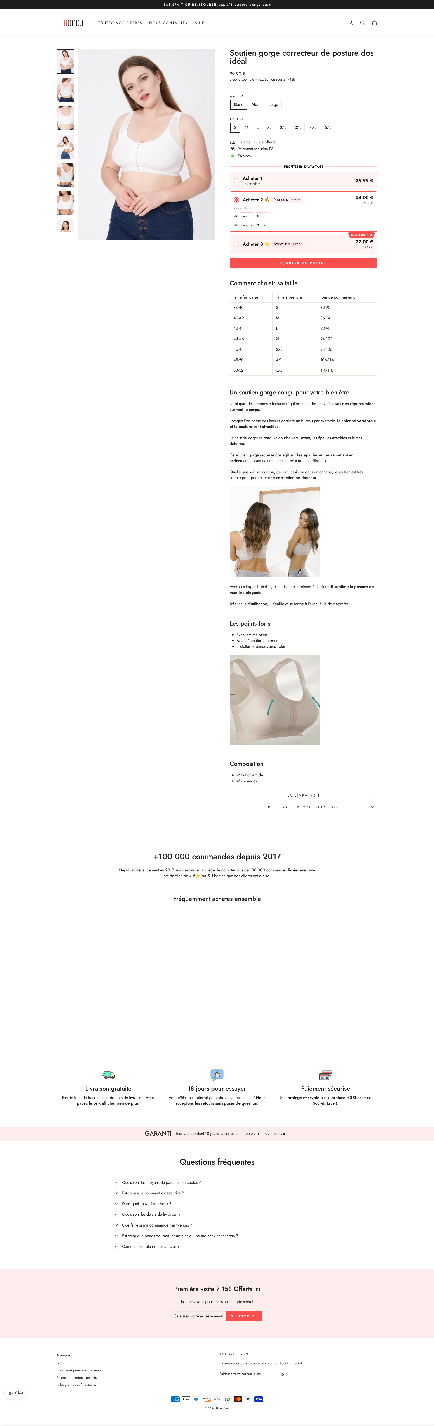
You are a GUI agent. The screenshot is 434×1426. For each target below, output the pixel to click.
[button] (303, 180)
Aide (60, 1362)
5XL (328, 127)
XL (269, 127)
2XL (283, 127)
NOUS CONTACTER (168, 22)
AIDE (200, 22)
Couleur (240, 95)
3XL (298, 127)
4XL (313, 127)
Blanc (238, 104)
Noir (256, 104)
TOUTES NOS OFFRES (120, 22)
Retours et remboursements (303, 807)
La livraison (303, 795)
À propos (63, 1355)
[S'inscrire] (284, 1374)
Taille (237, 118)
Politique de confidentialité (76, 1385)
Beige (273, 104)
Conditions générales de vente (79, 1370)
